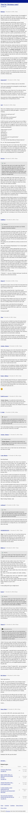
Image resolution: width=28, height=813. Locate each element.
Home (2, 805)
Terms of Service (19, 805)
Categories (7, 805)
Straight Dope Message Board (7, 1)
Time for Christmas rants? (9, 4)
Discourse (8, 811)
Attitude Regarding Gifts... (7, 782)
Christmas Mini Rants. (6, 769)
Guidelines (12, 805)
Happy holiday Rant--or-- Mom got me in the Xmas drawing (7, 776)
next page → (3, 760)
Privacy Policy (4, 808)
